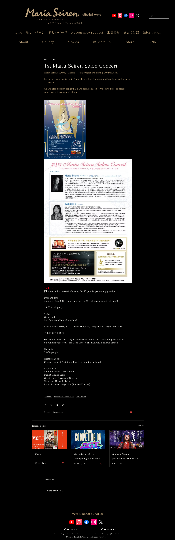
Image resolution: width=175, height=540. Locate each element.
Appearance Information (64, 396)
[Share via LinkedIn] (57, 405)
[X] (137, 15)
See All (141, 425)
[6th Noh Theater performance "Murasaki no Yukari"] (127, 439)
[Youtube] (114, 15)
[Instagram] (131, 15)
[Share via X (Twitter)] (51, 405)
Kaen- (38, 454)
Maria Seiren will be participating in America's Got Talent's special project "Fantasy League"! (87, 457)
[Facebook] (126, 15)
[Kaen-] (49, 439)
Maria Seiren (81, 396)
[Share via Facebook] (45, 405)
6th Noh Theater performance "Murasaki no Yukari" (126, 457)
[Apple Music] (120, 15)
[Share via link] (63, 405)
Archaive (48, 396)
